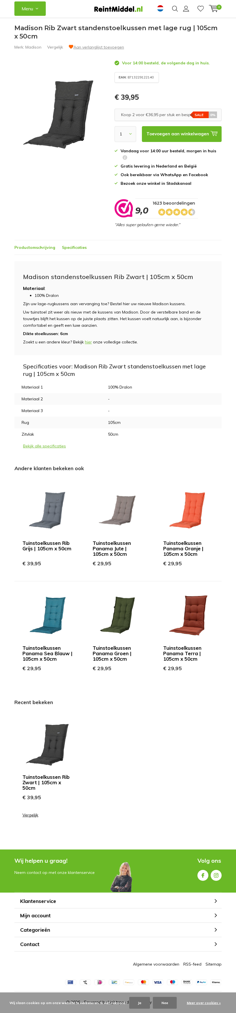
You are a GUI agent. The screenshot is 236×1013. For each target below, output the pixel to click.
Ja (139, 1003)
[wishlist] (200, 8)
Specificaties (74, 247)
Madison (33, 47)
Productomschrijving (34, 247)
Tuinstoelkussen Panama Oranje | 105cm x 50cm (183, 548)
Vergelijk (55, 47)
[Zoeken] (175, 8)
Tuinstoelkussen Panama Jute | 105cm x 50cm (112, 548)
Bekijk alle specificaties (44, 446)
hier (88, 342)
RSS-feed (192, 964)
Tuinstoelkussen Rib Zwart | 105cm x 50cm (46, 782)
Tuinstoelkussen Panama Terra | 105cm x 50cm (182, 653)
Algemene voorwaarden (156, 964)
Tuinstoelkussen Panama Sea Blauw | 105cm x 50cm (47, 653)
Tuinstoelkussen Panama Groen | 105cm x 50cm (112, 653)
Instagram (216, 875)
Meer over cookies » (204, 1003)
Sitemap (213, 964)
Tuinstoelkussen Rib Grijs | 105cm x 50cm (46, 545)
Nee (164, 1003)
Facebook (202, 875)
